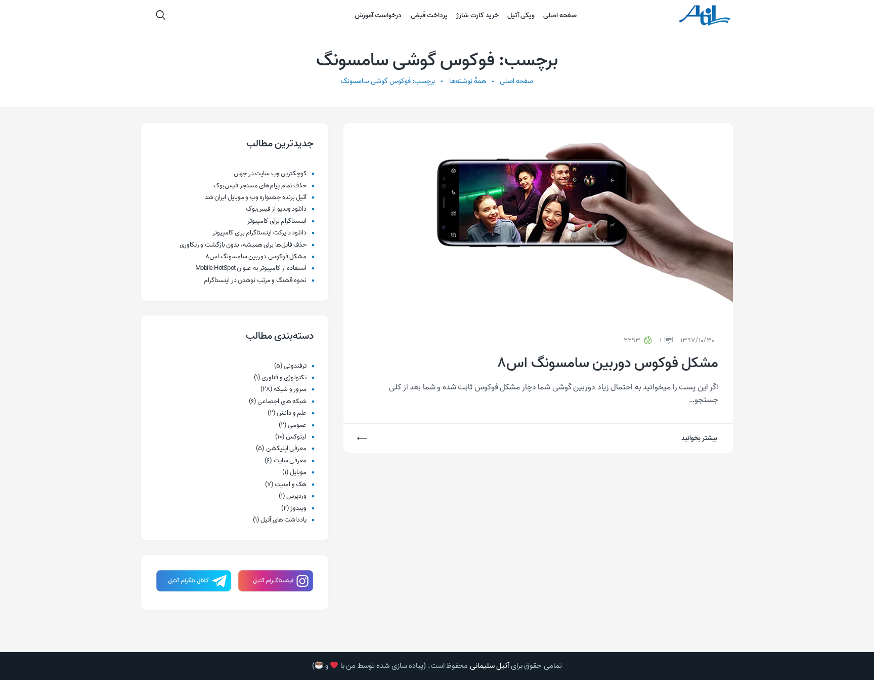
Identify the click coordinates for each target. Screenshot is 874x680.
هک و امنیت (291, 484)
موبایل (298, 472)
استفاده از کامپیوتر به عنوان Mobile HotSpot (251, 268)
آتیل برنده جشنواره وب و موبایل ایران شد (256, 197)
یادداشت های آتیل (283, 519)
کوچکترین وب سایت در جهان (270, 173)
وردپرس (296, 496)
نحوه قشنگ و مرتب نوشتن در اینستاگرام (255, 280)
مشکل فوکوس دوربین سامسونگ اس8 (607, 363)
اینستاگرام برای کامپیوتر (277, 221)
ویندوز (298, 508)
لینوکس (296, 436)
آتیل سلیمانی (489, 666)
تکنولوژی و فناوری (284, 377)
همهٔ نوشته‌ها (467, 81)
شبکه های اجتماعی (282, 401)
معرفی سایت (290, 460)
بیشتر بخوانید (699, 438)
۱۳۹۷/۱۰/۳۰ (697, 340)
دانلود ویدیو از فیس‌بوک (276, 209)
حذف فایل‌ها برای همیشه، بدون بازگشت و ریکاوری (243, 244)
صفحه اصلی (516, 81)
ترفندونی (295, 366)
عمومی (297, 425)
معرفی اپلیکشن (286, 448)
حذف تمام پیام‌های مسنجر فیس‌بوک (260, 185)
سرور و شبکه (290, 389)
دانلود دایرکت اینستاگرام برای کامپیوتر (259, 232)
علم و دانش (292, 413)
